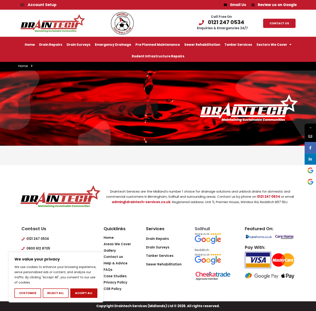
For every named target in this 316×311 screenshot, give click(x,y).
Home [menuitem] (30, 44)
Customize (27, 293)
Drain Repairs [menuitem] (50, 44)
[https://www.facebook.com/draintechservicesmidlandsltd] (310, 147)
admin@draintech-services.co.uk (141, 202)
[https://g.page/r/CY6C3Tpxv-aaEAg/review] (310, 181)
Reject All (55, 293)
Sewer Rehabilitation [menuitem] (202, 44)
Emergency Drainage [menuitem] (113, 44)
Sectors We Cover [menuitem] (271, 44)
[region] (56, 277)
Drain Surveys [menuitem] (79, 44)
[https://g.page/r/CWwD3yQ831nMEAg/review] (310, 170)
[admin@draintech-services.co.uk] (310, 136)
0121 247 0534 (268, 196)
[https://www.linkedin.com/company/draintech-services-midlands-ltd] (310, 159)
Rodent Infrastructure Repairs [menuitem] (158, 56)
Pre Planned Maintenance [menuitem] (157, 44)
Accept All (84, 293)
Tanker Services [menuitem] (238, 44)
